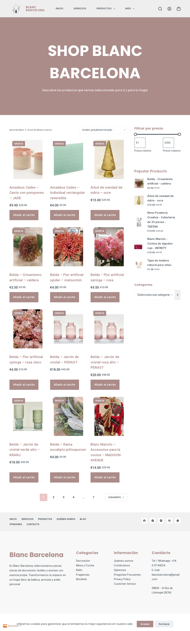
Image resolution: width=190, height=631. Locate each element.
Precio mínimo (142, 150)
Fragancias (82, 574)
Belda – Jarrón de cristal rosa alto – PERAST (105, 362)
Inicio (59, 8)
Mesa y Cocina (85, 565)
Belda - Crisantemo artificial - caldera (160, 181)
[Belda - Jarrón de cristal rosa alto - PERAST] (109, 329)
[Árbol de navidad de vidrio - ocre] (109, 159)
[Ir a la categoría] (178, 295)
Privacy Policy (122, 579)
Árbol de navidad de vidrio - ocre (160, 198)
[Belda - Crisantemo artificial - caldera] (28, 246)
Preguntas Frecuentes (127, 574)
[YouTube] (161, 520)
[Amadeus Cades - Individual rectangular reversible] (68, 159)
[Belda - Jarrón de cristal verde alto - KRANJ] (28, 416)
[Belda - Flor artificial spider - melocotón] (68, 246)
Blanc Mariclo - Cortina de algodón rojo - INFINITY (160, 243)
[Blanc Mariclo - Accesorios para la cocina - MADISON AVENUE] (109, 416)
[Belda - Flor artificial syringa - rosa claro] (28, 329)
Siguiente (114, 497)
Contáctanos (122, 565)
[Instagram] (152, 520)
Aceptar (145, 624)
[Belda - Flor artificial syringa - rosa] (109, 246)
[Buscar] (160, 9)
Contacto (33, 524)
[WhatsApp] (178, 520)
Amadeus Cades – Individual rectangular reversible (67, 192)
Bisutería (81, 579)
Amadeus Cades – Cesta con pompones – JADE (26, 192)
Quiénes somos (66, 519)
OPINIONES (15, 524)
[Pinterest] (169, 520)
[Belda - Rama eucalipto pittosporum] (68, 416)
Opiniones (120, 570)
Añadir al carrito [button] (24, 215)
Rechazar (164, 624)
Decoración (83, 560)
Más (128, 8)
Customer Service (125, 583)
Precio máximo (172, 150)
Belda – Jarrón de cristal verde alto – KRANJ (24, 449)
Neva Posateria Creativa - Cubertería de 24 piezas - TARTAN (161, 219)
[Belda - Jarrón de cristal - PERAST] (68, 329)
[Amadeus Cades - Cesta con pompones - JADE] (28, 159)
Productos (104, 8)
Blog (83, 519)
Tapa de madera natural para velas (159, 263)
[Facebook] (144, 520)
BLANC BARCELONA (35, 8)
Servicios (79, 8)
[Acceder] (169, 9)
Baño (79, 570)
